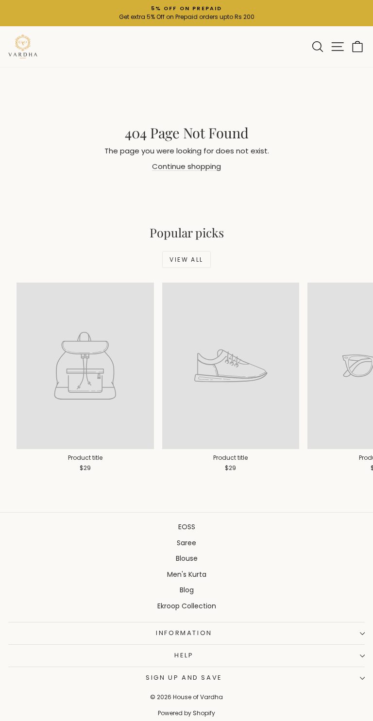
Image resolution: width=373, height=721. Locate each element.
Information (184, 632)
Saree (186, 543)
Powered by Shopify (186, 713)
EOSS (186, 527)
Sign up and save (184, 677)
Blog (187, 590)
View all (186, 259)
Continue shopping (186, 166)
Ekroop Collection (186, 606)
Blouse (187, 558)
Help (183, 655)
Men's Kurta (186, 574)
